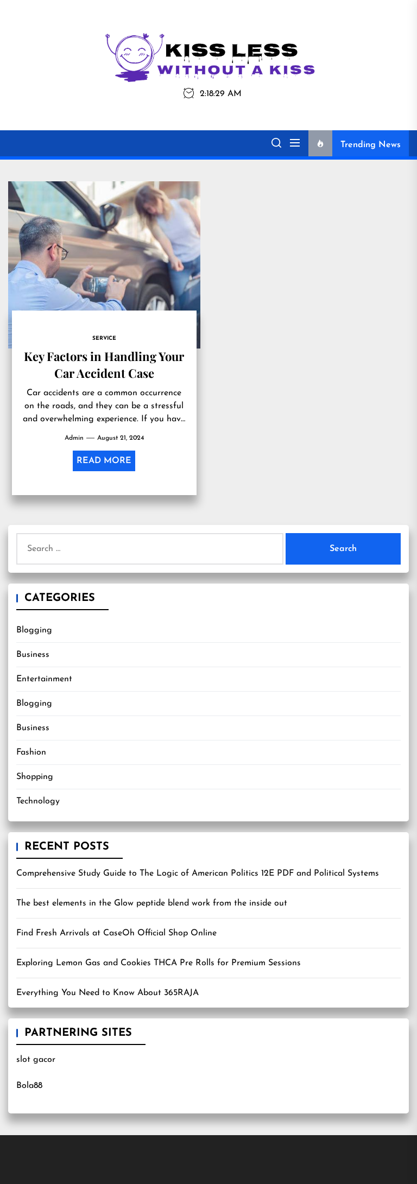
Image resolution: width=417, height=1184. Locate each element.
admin (74, 438)
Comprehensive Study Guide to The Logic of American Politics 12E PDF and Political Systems (197, 873)
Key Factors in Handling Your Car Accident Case (104, 364)
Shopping (34, 777)
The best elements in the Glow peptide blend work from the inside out (151, 903)
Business (32, 654)
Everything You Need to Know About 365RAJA (107, 993)
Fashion (31, 752)
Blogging (34, 630)
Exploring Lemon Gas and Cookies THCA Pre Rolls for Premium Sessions (158, 963)
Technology (38, 801)
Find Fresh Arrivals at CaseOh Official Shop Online (116, 933)
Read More (104, 461)
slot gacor (35, 1059)
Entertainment (44, 679)
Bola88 (29, 1085)
